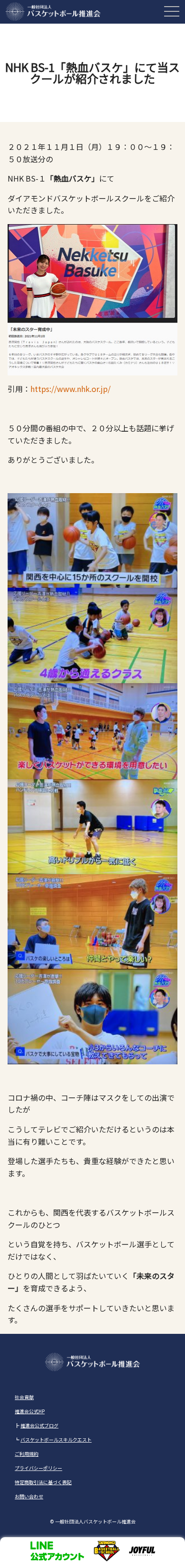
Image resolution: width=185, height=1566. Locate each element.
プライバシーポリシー (38, 1467)
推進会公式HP (30, 1411)
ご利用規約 (26, 1453)
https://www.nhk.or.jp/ (70, 388)
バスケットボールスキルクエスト (56, 1439)
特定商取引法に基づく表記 (43, 1482)
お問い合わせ (29, 1496)
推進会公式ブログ (39, 1425)
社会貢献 (24, 1397)
